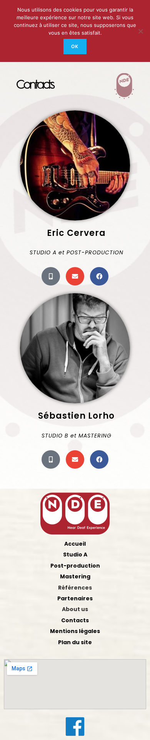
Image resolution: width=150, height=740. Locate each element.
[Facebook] (99, 276)
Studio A (75, 554)
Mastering (75, 576)
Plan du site (75, 642)
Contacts (75, 620)
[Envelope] (75, 276)
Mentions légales (75, 631)
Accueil (75, 544)
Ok (74, 46)
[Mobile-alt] (51, 276)
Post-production (75, 566)
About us (75, 609)
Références (75, 587)
